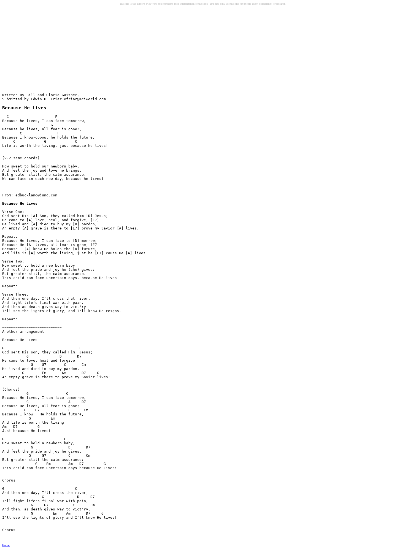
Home (6, 545)
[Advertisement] (44, 49)
